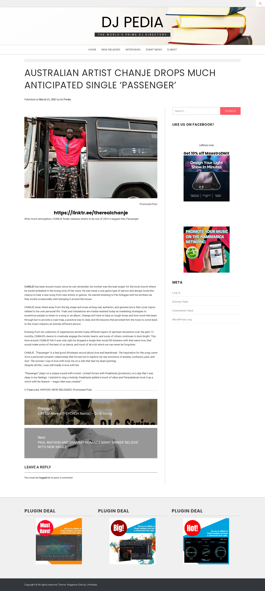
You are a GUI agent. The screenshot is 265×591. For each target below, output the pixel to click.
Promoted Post (82, 389)
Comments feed (182, 310)
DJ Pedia (132, 22)
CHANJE (29, 286)
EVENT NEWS (154, 49)
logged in (44, 477)
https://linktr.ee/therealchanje (91, 212)
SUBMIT (172, 49)
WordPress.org (182, 319)
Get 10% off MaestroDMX (206, 153)
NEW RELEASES (110, 49)
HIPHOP (45, 389)
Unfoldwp (92, 584)
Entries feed (180, 301)
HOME (92, 49)
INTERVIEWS (133, 49)
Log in (176, 292)
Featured (33, 389)
